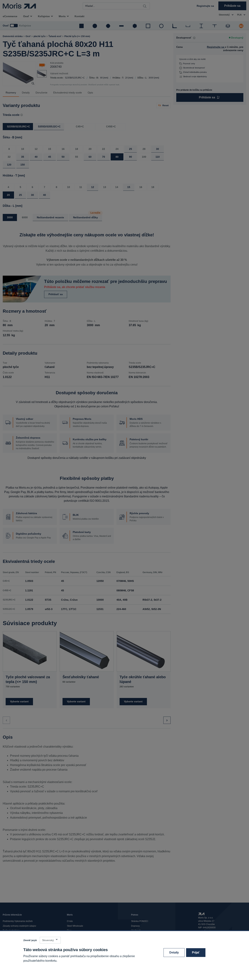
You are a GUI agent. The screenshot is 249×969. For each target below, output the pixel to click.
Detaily (174, 952)
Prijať (196, 952)
